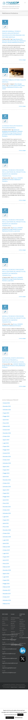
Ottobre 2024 (6, 436)
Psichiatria (4, 87)
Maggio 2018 (6, 583)
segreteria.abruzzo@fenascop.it (9, 658)
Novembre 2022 (7, 480)
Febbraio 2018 (6, 587)
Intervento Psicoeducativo (13, 40)
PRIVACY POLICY (14, 687)
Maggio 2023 (6, 473)
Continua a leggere (22, 59)
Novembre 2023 (7, 456)
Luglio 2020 (6, 540)
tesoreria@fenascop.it (16, 644)
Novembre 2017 (7, 593)
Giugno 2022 (6, 493)
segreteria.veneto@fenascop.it (9, 649)
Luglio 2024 (6, 443)
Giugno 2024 (6, 446)
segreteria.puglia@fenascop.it (9, 667)
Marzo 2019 (6, 563)
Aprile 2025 (6, 419)
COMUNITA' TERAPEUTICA (19, 364)
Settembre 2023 (7, 463)
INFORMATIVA (18, 717)
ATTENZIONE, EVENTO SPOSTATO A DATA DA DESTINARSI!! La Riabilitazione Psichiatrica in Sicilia (13, 360)
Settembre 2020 (7, 536)
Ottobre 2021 (6, 510)
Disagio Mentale (16, 39)
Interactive (4, 40)
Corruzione (10, 85)
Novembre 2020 (7, 530)
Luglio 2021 (6, 516)
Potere (23, 85)
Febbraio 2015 (6, 603)
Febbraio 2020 (6, 546)
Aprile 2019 (6, 560)
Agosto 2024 (6, 439)
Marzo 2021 (6, 526)
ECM (21, 39)
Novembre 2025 (7, 406)
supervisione (17, 231)
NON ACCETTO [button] (9, 717)
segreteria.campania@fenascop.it (10, 663)
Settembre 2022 (7, 486)
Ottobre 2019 (6, 550)
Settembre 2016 (7, 600)
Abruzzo (15, 178)
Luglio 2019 (6, 553)
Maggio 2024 (6, 449)
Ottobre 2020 (6, 533)
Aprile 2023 (6, 476)
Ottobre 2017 (6, 597)
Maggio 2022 (6, 496)
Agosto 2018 (6, 573)
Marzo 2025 (6, 423)
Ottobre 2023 (6, 459)
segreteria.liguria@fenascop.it (9, 639)
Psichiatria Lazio (11, 134)
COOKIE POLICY (21, 687)
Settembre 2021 (7, 513)
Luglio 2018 (6, 576)
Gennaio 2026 (6, 403)
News (16, 84)
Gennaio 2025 (6, 429)
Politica (19, 85)
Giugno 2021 (6, 520)
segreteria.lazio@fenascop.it (9, 653)
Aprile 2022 (6, 500)
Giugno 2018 (6, 580)
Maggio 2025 (6, 416)
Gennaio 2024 (6, 453)
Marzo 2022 (6, 503)
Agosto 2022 (6, 490)
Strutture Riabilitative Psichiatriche (16, 42)
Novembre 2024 (7, 433)
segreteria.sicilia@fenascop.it (9, 672)
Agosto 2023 (6, 466)
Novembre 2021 (7, 506)
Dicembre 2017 (6, 590)
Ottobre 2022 (6, 483)
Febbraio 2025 (6, 426)
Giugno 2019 (6, 556)
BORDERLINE (13, 131)
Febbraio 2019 (6, 566)
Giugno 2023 (6, 469)
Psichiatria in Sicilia (14, 365)
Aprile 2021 (6, 523)
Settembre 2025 (7, 409)
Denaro (15, 85)
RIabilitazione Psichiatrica (13, 87)
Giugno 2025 (6, 413)
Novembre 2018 (7, 570)
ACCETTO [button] (20, 714)
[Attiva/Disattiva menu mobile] (25, 2)
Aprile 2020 (6, 543)
